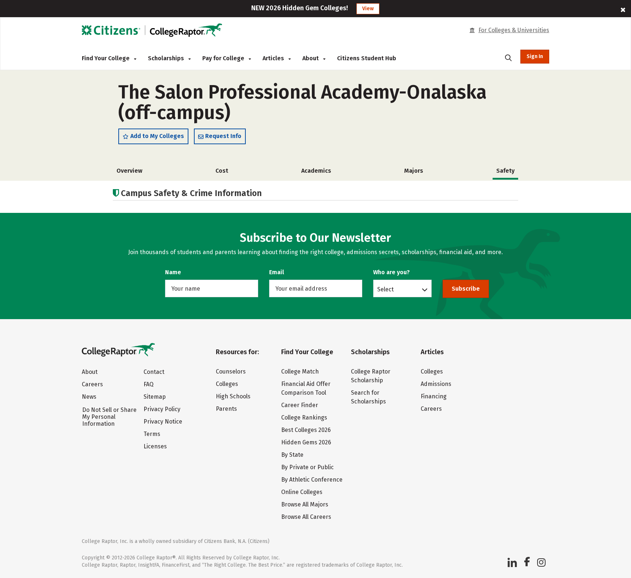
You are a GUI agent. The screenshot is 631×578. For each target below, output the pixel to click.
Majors (413, 170)
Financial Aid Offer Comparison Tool (305, 388)
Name (173, 272)
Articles (274, 58)
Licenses (155, 446)
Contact (154, 371)
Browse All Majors (304, 504)
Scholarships (167, 58)
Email (276, 272)
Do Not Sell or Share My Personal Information (109, 416)
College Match (300, 371)
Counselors (231, 371)
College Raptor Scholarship (370, 376)
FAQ (148, 384)
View (368, 8)
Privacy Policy (162, 409)
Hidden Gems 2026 (306, 442)
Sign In (535, 56)
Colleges (227, 383)
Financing (434, 396)
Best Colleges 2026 (306, 429)
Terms (152, 433)
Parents (226, 408)
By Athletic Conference (312, 479)
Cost (221, 170)
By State (292, 454)
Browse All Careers (306, 516)
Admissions (436, 383)
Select (385, 289)
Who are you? (391, 272)
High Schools (233, 396)
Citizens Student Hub (366, 58)
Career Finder (299, 405)
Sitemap (155, 396)
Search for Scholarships (368, 397)
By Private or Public (307, 467)
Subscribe (466, 288)
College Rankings (304, 417)
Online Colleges (301, 492)
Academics (316, 170)
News (89, 396)
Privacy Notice (163, 421)
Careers (92, 384)
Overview (129, 170)
